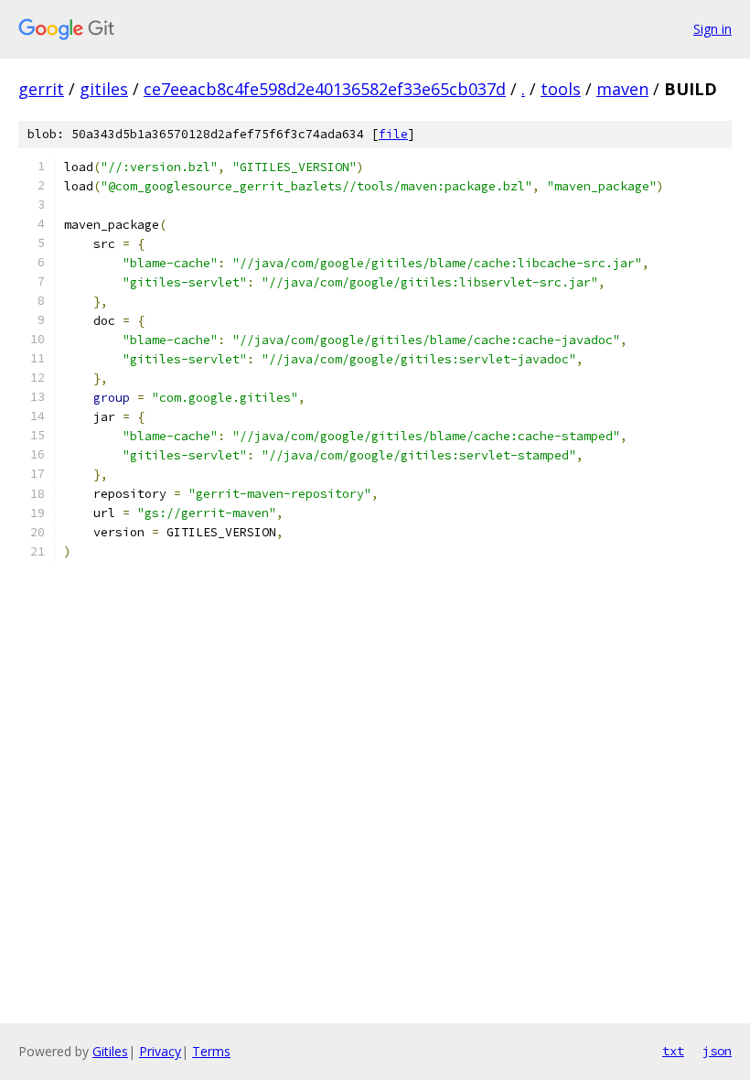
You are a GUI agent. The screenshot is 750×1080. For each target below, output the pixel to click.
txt (673, 1050)
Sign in (712, 29)
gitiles (104, 89)
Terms (211, 1051)
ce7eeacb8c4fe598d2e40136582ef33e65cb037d (325, 89)
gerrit (41, 89)
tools (561, 89)
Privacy (160, 1051)
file (393, 134)
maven (622, 89)
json (717, 1050)
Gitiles (110, 1051)
